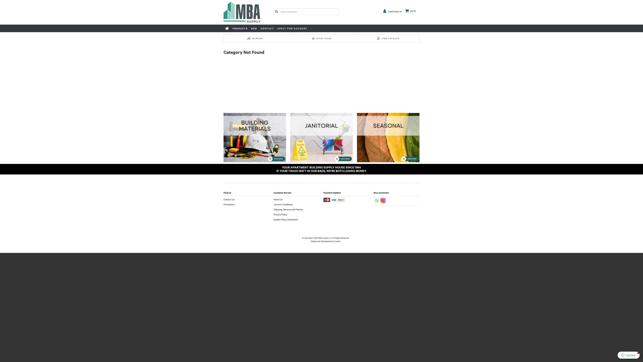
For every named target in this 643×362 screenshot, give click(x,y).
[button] (629, 355)
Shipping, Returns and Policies (288, 209)
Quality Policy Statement (286, 219)
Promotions (229, 204)
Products (240, 28)
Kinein (337, 241)
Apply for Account (292, 28)
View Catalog (390, 38)
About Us (278, 199)
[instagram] (383, 200)
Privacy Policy (280, 214)
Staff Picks (323, 38)
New (254, 28)
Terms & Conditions (283, 204)
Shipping (257, 38)
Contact (267, 28)
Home (227, 28)
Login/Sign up (395, 11)
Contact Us (229, 199)
